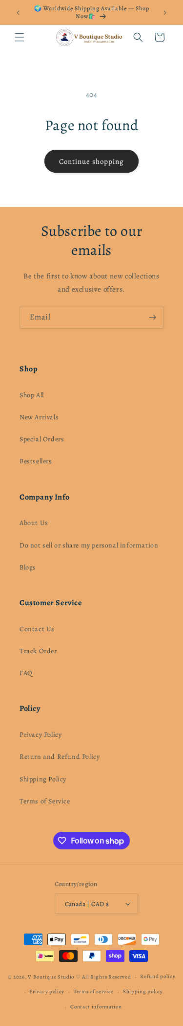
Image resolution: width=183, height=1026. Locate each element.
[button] (19, 37)
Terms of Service (45, 801)
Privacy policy (46, 991)
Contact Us (37, 629)
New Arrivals (39, 417)
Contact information (96, 1006)
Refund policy (157, 976)
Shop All (32, 395)
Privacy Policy (40, 734)
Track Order (38, 651)
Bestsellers (36, 461)
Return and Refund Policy (60, 756)
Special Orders (42, 439)
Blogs (28, 567)
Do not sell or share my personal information (89, 545)
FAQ (26, 673)
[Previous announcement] (18, 12)
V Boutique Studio (51, 976)
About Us (34, 522)
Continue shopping (91, 161)
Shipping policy (143, 991)
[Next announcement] (165, 12)
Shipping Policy (43, 779)
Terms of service (94, 991)
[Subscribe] (152, 317)
